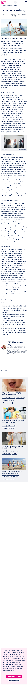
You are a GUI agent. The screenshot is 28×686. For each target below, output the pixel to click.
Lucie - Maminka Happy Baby (14, 16)
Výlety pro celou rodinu (8, 479)
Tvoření (14, 453)
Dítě (8, 5)
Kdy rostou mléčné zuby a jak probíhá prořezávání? (12, 393)
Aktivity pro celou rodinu (13, 451)
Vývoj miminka (20, 397)
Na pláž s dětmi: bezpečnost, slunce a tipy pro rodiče (12, 472)
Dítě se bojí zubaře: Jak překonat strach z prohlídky (13, 421)
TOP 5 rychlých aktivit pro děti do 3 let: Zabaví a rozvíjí (13, 447)
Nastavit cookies (14, 680)
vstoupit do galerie (22, 149)
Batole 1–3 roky (11, 397)
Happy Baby (3, 5)
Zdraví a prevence (7, 403)
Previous (4, 141)
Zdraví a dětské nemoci (8, 400)
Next (24, 141)
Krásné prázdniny (13, 5)
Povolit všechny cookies (14, 676)
